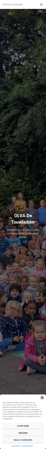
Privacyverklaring (27, 446)
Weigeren (23, 433)
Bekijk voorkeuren (23, 440)
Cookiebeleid (16, 446)
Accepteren (23, 426)
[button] (42, 397)
